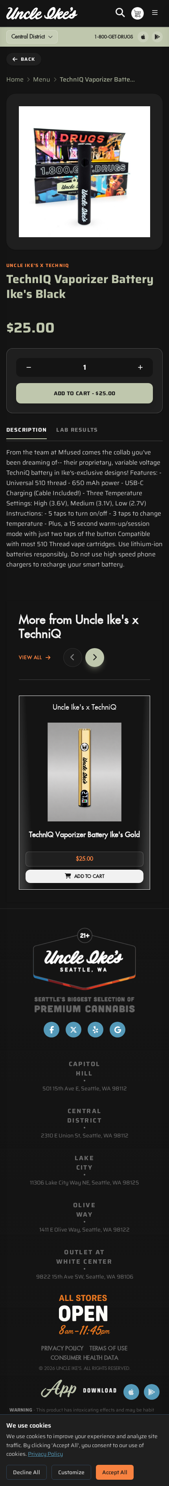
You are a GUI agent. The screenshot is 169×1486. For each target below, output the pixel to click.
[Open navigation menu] (155, 13)
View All (30, 657)
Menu (41, 79)
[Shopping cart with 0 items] (137, 13)
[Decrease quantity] (28, 367)
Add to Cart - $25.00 (85, 393)
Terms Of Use (108, 1349)
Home (15, 79)
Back (28, 59)
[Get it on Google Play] (157, 36)
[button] (84, 793)
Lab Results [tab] (77, 430)
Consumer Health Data (84, 1358)
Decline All (26, 1472)
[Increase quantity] (140, 367)
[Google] (117, 1029)
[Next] (94, 657)
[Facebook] (51, 1029)
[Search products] (120, 13)
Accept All (114, 1472)
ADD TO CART (89, 876)
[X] (73, 1029)
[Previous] (72, 657)
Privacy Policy (45, 1454)
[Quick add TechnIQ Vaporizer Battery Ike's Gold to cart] (131, 824)
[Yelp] (95, 1029)
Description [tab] (26, 430)
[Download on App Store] (143, 36)
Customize (71, 1472)
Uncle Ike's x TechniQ (84, 707)
